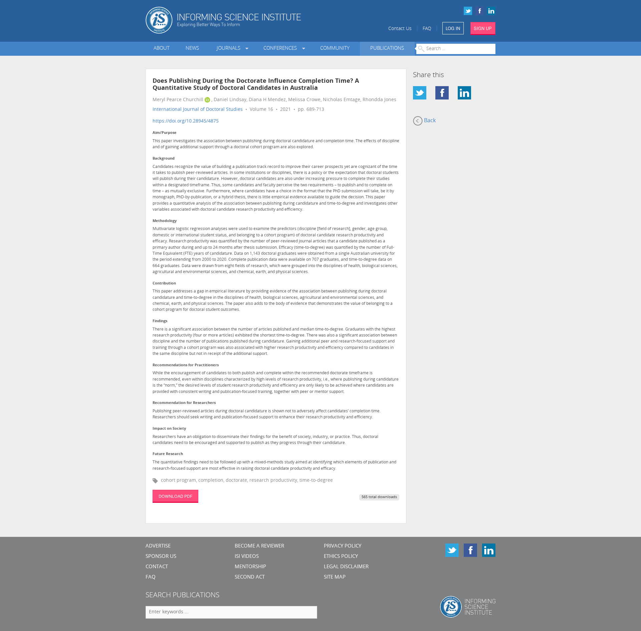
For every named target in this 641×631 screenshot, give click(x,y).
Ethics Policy (341, 556)
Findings (160, 321)
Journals (230, 48)
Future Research (168, 454)
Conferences (281, 48)
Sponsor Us (161, 556)
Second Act (250, 577)
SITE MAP (335, 577)
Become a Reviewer (259, 546)
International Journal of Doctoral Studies (198, 109)
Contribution (164, 283)
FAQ (427, 28)
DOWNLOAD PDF (175, 496)
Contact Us (400, 28)
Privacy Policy (342, 546)
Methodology (165, 221)
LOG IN (453, 28)
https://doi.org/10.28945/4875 (186, 121)
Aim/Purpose (165, 133)
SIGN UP (483, 28)
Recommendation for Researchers (184, 403)
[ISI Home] (246, 20)
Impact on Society (169, 429)
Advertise (158, 546)
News (192, 48)
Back (429, 121)
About (162, 48)
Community (335, 48)
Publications (387, 48)
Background (164, 159)
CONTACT (157, 567)
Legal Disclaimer (346, 567)
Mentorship (250, 567)
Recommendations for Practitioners (186, 365)
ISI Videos (247, 556)
